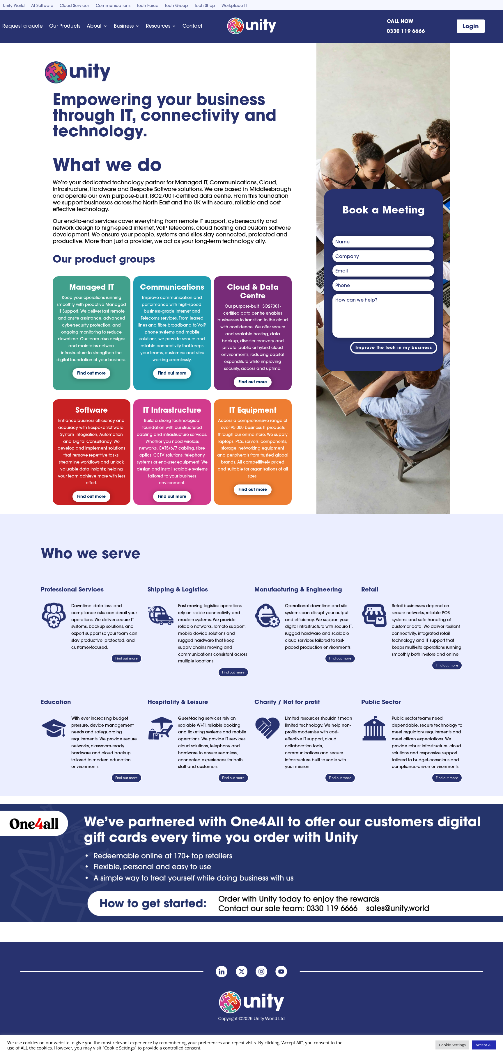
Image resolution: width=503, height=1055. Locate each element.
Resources (158, 26)
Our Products (64, 26)
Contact (192, 26)
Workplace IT (234, 5)
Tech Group (176, 5)
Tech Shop (204, 5)
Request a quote (22, 26)
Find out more (91, 373)
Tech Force (147, 5)
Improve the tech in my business (393, 347)
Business (124, 26)
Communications (113, 5)
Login (471, 26)
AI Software (42, 5)
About (94, 26)
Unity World (14, 5)
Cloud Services (74, 5)
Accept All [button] (484, 1044)
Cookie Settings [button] (452, 1044)
